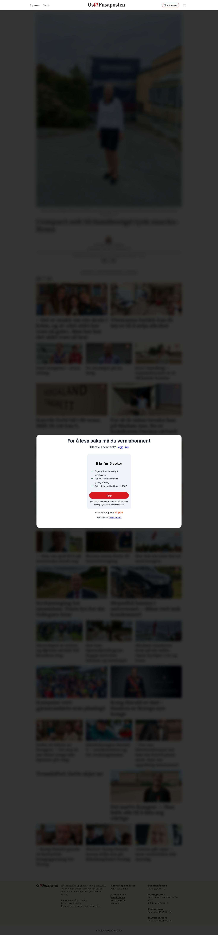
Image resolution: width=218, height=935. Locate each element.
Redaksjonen (118, 897)
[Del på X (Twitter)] (109, 260)
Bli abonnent (171, 5)
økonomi (131, 272)
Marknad (115, 903)
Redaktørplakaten (71, 903)
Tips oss (34, 5)
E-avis (46, 5)
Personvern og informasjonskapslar (80, 906)
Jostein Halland (119, 889)
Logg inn (109, 447)
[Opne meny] (184, 5)
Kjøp (109, 495)
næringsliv (88, 272)
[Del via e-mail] (113, 260)
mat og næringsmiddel (110, 272)
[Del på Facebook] (104, 260)
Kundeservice (118, 900)
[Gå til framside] (106, 5)
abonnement (115, 517)
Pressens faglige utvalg (74, 900)
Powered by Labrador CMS (109, 930)
